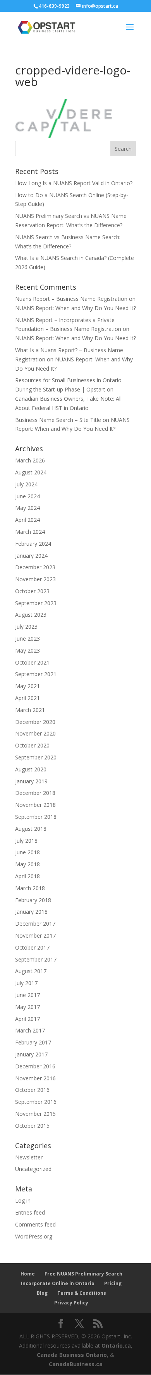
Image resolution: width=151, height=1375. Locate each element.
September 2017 (36, 959)
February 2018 (33, 900)
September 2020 (36, 757)
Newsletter (29, 1157)
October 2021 (32, 662)
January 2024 (31, 555)
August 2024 (30, 472)
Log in (23, 1200)
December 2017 (35, 923)
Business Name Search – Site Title (58, 419)
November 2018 (35, 804)
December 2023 (35, 567)
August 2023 (30, 614)
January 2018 (31, 911)
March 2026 (30, 460)
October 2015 (32, 1125)
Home (28, 1273)
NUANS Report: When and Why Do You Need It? (75, 308)
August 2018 (30, 828)
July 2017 (26, 983)
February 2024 (33, 543)
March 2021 (30, 710)
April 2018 (27, 876)
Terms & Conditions (81, 1293)
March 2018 (30, 888)
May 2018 (27, 864)
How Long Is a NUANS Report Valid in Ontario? (73, 183)
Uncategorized (33, 1169)
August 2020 (30, 769)
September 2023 (36, 603)
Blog (42, 1293)
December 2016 (35, 1066)
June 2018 (27, 852)
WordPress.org (33, 1236)
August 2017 (30, 971)
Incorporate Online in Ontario (57, 1283)
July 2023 (26, 626)
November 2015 (35, 1113)
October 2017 (32, 947)
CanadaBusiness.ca (76, 1364)
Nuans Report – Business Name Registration (71, 298)
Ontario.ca (116, 1345)
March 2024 (30, 531)
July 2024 (26, 484)
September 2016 (36, 1101)
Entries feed (30, 1212)
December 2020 (35, 721)
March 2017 (30, 1030)
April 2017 (27, 1018)
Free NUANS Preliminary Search (83, 1273)
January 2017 (31, 1054)
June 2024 (27, 496)
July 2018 (26, 840)
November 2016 (35, 1078)
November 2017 (35, 935)
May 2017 (27, 1007)
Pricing (113, 1283)
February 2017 (33, 1042)
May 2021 (27, 686)
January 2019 (31, 781)
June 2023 (27, 638)
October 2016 (32, 1089)
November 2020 (35, 733)
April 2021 (27, 698)
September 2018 (36, 816)
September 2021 (36, 674)
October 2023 (32, 591)
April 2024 (27, 519)
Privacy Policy (71, 1302)
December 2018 (35, 792)
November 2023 (35, 579)
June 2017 (27, 995)
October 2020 (32, 745)
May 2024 (27, 507)
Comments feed (35, 1224)
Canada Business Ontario (72, 1354)
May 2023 (27, 650)
